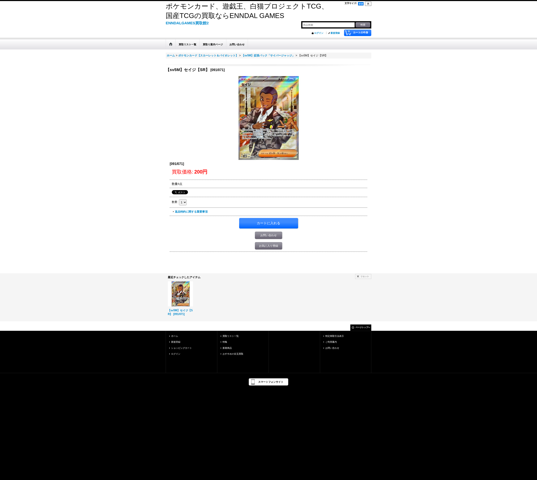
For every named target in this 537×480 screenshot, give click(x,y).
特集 (225, 342)
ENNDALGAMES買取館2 (187, 23)
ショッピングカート (181, 348)
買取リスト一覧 (231, 336)
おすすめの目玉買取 (233, 354)
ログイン (318, 33)
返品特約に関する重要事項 (191, 211)
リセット (365, 276)
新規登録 (335, 33)
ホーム (174, 336)
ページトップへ (363, 327)
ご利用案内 (331, 342)
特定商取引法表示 (334, 336)
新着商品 (227, 348)
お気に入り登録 (268, 245)
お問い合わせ (268, 235)
